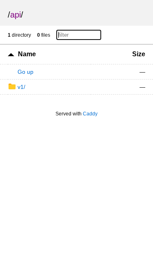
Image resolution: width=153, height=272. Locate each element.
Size (138, 54)
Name (27, 54)
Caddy (90, 114)
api (15, 14)
